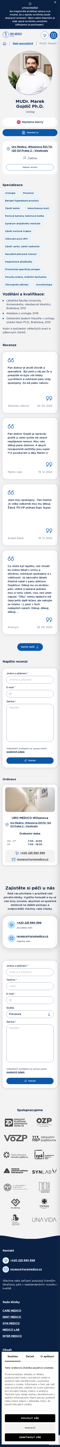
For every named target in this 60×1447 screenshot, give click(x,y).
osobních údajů (15, 752)
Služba (10, 1008)
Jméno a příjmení (16, 673)
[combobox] (30, 1014)
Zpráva (10, 701)
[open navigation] (53, 35)
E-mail (10, 687)
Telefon (10, 980)
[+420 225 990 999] (44, 35)
